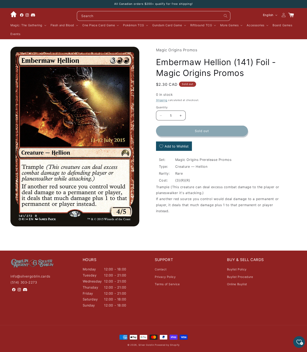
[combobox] (153, 16)
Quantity (162, 107)
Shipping (161, 100)
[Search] (225, 15)
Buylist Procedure (240, 277)
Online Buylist (237, 284)
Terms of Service (167, 284)
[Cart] (292, 15)
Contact (160, 269)
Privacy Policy (165, 277)
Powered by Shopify (167, 344)
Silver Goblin (146, 344)
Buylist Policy (237, 269)
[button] (28, 25)
